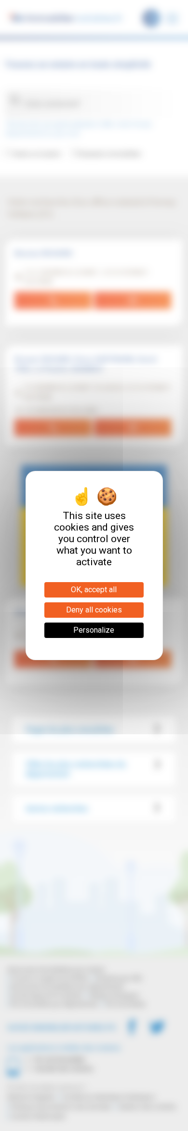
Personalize (93, 630)
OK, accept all (94, 589)
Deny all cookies (94, 609)
